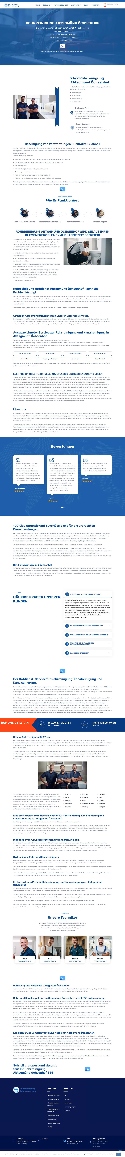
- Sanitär (49, 1127)
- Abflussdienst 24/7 (53, 1095)
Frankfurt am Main (88, 803)
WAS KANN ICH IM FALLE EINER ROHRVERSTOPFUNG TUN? (82, 644)
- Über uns (67, 1110)
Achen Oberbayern (25, 353)
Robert (75, 958)
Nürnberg (102, 803)
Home (38, 5)
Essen (84, 800)
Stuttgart (102, 807)
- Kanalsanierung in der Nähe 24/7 (53, 1110)
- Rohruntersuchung (53, 1123)
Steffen (100, 958)
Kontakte (96, 5)
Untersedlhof (25, 359)
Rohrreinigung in (61, 5)
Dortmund (68, 803)
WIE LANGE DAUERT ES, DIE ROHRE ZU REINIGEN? (89, 635)
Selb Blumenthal (50, 353)
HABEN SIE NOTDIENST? (79, 653)
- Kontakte (67, 1099)
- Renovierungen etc (53, 1115)
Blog (86, 5)
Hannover (102, 794)
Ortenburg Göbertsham (50, 359)
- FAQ (65, 1095)
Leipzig (101, 800)
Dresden (68, 807)
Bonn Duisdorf (100, 359)
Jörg (25, 958)
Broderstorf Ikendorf (75, 353)
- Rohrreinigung (52, 1119)
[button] (61, 507)
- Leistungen (68, 1103)
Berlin (67, 797)
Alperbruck (75, 359)
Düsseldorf (85, 797)
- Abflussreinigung (53, 1099)
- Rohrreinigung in (69, 1107)
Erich (50, 958)
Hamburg (85, 807)
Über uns (46, 5)
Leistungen (75, 5)
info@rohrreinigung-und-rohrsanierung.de (75, 1142)
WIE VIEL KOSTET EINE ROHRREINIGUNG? (85, 594)
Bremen (67, 800)
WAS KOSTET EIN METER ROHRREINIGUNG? (86, 626)
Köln (100, 797)
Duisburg (85, 794)
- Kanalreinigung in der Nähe (53, 1104)
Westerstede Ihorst (100, 353)
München (68, 794)
